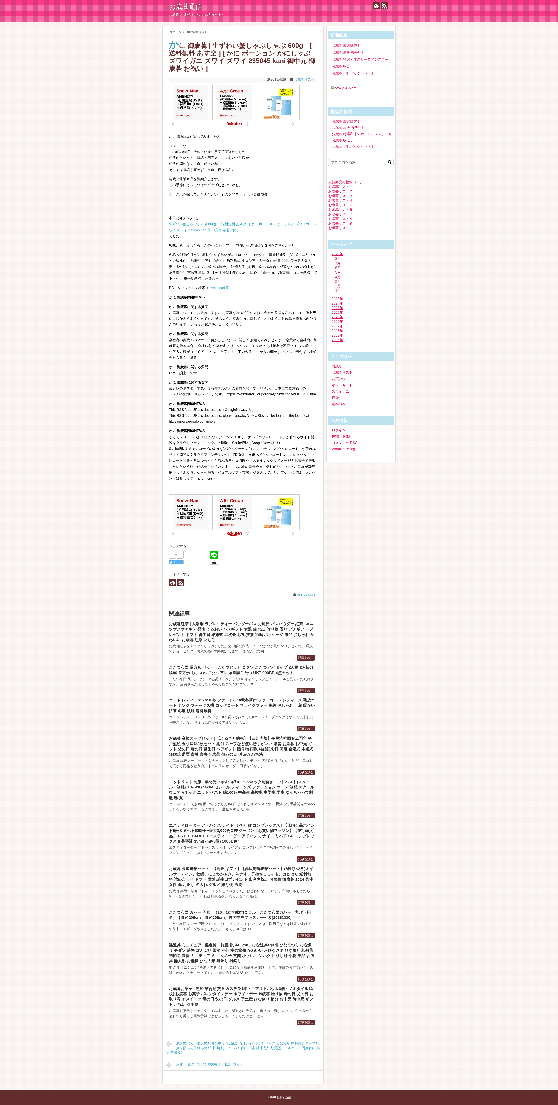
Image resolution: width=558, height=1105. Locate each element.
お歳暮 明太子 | (343, 66)
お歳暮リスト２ (340, 191)
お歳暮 (337, 366)
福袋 (335, 398)
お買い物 (339, 379)
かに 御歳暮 (220, 288)
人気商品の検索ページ (345, 182)
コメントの (344, 443)
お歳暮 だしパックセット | (352, 73)
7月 (338, 263)
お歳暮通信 (185, 6)
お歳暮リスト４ (340, 200)
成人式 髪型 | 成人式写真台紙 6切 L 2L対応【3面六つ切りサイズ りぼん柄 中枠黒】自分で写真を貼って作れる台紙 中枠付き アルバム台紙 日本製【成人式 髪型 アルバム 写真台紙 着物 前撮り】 (243, 1048)
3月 (338, 281)
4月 (338, 277)
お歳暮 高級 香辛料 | (347, 52)
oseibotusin (306, 594)
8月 (338, 259)
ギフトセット (342, 385)
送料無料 (339, 404)
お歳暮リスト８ (340, 219)
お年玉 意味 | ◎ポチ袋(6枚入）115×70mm (209, 1064)
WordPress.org (343, 449)
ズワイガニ (340, 391)
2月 (338, 286)
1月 (338, 291)
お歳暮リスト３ (340, 196)
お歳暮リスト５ (340, 205)
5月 (338, 272)
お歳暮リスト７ (340, 214)
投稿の (341, 436)
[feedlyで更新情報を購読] (376, 5)
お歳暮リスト (304, 79)
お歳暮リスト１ (340, 187)
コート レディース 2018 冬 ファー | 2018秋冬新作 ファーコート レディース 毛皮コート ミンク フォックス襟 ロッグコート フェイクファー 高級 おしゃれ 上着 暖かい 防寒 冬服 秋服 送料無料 (242, 705)
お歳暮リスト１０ (342, 228)
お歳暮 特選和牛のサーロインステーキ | (363, 59)
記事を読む (305, 657)
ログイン (339, 430)
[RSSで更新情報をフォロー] (384, 5)
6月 (338, 268)
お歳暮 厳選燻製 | (345, 45)
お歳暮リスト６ (340, 209)
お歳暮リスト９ (340, 223)
